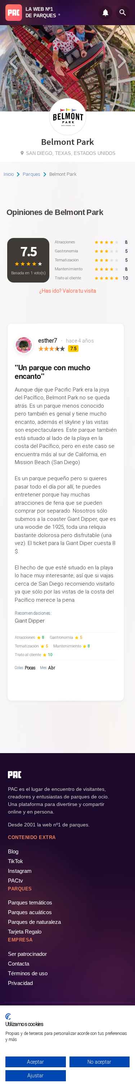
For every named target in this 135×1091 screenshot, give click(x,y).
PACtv (15, 880)
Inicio (9, 174)
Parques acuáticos (30, 912)
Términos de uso (28, 973)
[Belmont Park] (68, 132)
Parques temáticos (30, 902)
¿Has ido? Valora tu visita (67, 291)
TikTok (15, 861)
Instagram (20, 871)
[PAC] (13, 12)
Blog (13, 851)
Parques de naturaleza (34, 922)
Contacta (18, 964)
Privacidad (20, 983)
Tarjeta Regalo (24, 932)
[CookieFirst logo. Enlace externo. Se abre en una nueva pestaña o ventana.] (8, 1016)
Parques (31, 174)
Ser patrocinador (27, 954)
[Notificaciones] (105, 12)
